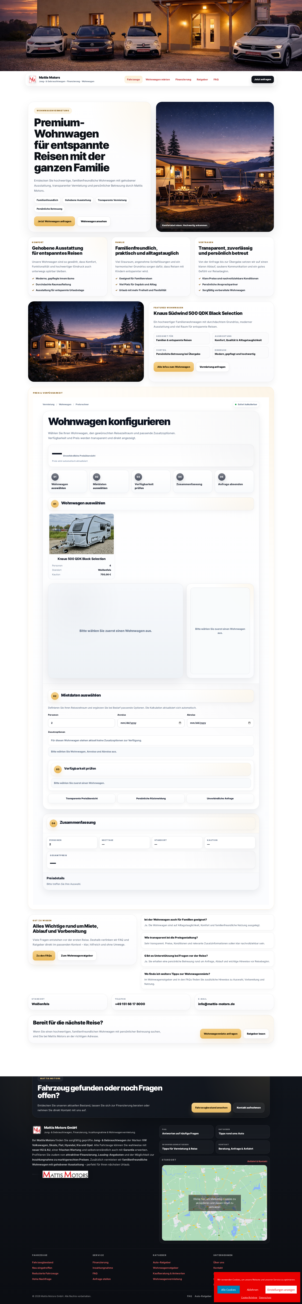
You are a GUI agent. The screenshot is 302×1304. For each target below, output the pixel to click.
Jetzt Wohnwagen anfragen (54, 221)
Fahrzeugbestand (42, 1262)
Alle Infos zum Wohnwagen (173, 366)
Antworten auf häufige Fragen (180, 1133)
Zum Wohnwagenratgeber (77, 955)
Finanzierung (183, 79)
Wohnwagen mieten (158, 79)
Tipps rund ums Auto (231, 1133)
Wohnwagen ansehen (94, 221)
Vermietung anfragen (212, 366)
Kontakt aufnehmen (249, 1107)
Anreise (121, 714)
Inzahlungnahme (103, 1267)
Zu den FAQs (44, 955)
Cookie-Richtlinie (249, 1297)
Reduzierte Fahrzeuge (45, 1273)
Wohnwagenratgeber (165, 1267)
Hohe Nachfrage (41, 1278)
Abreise (191, 714)
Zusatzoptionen (56, 732)
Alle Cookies (228, 1289)
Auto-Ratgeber (162, 1262)
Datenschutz (265, 1297)
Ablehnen (252, 1289)
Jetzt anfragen (262, 79)
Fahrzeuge (133, 79)
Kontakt (218, 1267)
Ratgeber (202, 79)
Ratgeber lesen (256, 1033)
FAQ (216, 79)
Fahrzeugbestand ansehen (211, 1107)
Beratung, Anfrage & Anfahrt (236, 1148)
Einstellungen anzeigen (281, 1289)
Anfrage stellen (102, 1278)
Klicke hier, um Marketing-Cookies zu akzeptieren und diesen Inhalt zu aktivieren (214, 1202)
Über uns (218, 1262)
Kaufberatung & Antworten (169, 1273)
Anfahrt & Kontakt (257, 1161)
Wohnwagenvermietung (167, 1278)
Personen (53, 714)
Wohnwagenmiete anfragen (221, 1033)
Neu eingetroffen (42, 1267)
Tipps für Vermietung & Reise (179, 1148)
